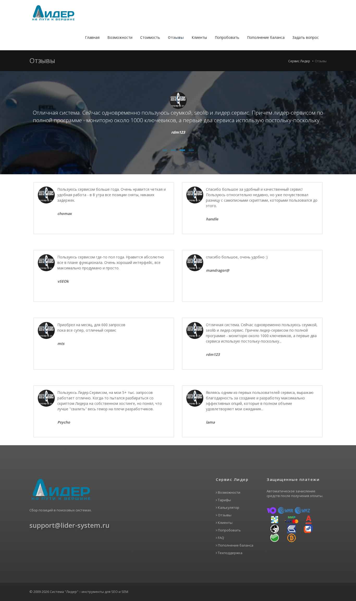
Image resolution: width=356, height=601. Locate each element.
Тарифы (224, 500)
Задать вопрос (305, 37)
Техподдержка (229, 553)
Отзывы (176, 37)
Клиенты (199, 37)
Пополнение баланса (266, 37)
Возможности (119, 37)
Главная (92, 37)
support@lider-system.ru (69, 525)
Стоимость (150, 37)
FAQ (220, 538)
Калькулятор (228, 507)
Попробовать (227, 37)
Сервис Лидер (299, 61)
